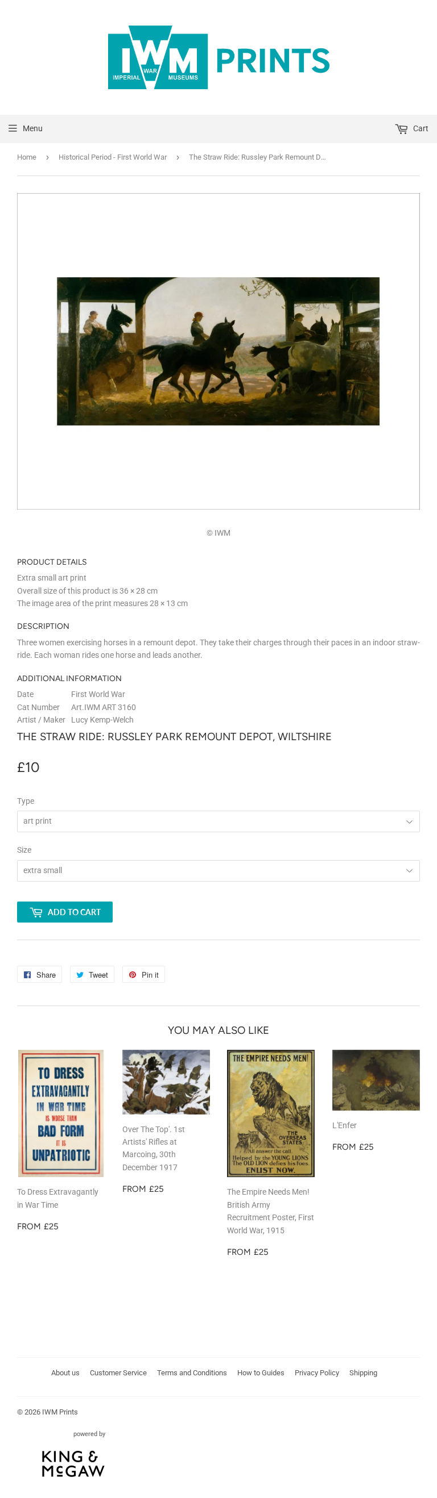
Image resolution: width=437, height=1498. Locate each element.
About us (65, 1372)
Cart (419, 128)
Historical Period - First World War (113, 157)
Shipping (363, 1372)
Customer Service (118, 1372)
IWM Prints (60, 1412)
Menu (33, 128)
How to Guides (261, 1372)
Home (26, 157)
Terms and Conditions (192, 1372)
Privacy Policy (317, 1372)
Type (25, 801)
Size (24, 849)
